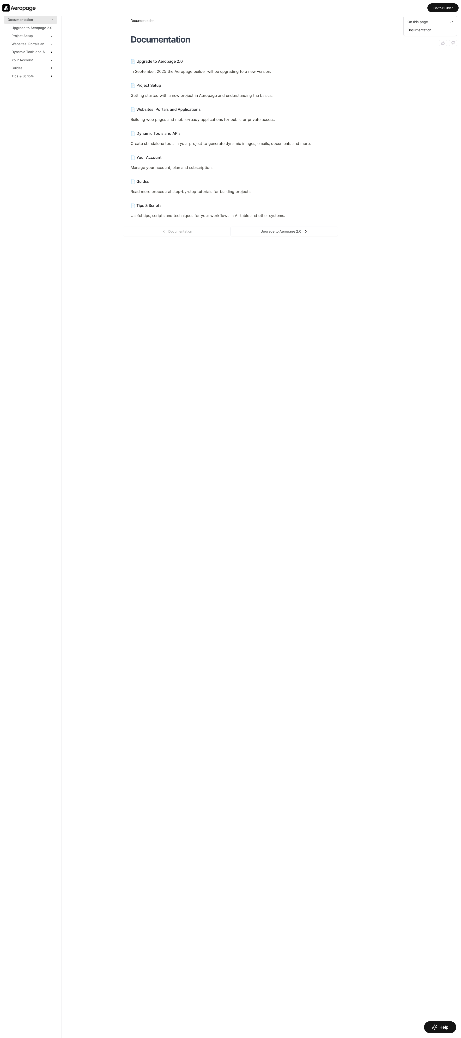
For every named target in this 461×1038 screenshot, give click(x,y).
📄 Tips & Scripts (146, 205)
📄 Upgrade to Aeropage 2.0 (157, 61)
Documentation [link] (142, 21)
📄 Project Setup (146, 85)
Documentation (419, 30)
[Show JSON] (451, 22)
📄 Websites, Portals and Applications (166, 109)
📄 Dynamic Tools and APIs (156, 133)
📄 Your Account (146, 157)
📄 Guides (140, 181)
